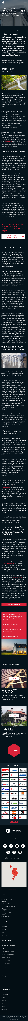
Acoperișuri (4, 926)
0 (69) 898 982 (5, 910)
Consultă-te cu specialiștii (12, 236)
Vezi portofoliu (8, 890)
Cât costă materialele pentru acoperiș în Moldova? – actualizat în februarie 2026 (13, 697)
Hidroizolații (4, 935)
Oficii (4, 895)
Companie (5, 989)
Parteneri (4, 985)
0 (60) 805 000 (5, 903)
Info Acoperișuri (13, 30)
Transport (4, 979)
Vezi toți (14, 821)
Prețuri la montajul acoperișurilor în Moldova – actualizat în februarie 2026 (13, 735)
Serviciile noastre (10, 636)
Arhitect (3, 973)
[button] (13, 869)
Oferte (3, 997)
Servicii (5, 921)
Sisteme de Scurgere (7, 954)
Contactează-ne (14, 604)
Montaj (3, 976)
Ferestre (4, 929)
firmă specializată (9, 564)
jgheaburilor (8, 141)
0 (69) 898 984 (5, 916)
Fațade (3, 932)
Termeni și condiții (14, 1019)
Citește (13, 678)
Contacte (4, 1009)
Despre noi (4, 994)
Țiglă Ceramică (5, 960)
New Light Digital (22, 1017)
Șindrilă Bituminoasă (7, 951)
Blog (2, 1003)
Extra (4, 968)
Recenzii (3, 1006)
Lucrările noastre (10, 858)
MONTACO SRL (14, 1016)
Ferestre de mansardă (8, 945)
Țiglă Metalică (5, 963)
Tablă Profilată (5, 957)
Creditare (4, 982)
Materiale (6, 940)
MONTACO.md (17, 577)
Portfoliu (4, 1000)
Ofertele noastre (10, 624)
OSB (2, 948)
